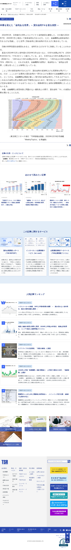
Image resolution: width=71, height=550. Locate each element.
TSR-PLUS (31, 10)
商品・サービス (41, 10)
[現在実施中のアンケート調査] (11, 439)
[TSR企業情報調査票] (59, 512)
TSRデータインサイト (20, 10)
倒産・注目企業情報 (6, 10)
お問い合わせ (40, 472)
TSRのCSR (6, 485)
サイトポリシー (11, 161)
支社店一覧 (6, 488)
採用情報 (39, 468)
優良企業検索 (59, 10)
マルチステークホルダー (6, 502)
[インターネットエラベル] (59, 504)
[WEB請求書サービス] (11, 423)
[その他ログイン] (59, 487)
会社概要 (5, 471)
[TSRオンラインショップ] (59, 495)
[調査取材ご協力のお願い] (60, 423)
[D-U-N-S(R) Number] (59, 478)
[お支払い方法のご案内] (35, 423)
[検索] (69, 461)
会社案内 (67, 10)
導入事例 (50, 10)
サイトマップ (40, 481)
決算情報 (5, 492)
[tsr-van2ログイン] (59, 470)
